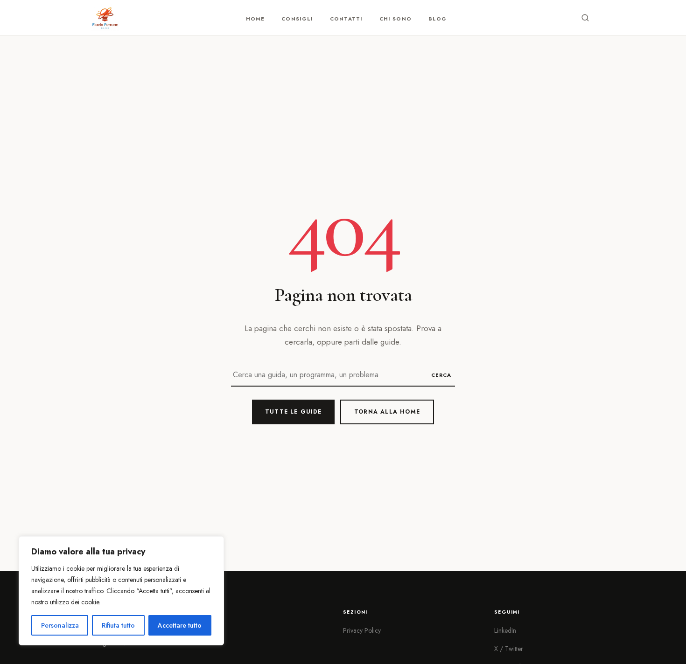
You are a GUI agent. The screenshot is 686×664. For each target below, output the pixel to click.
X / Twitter (508, 648)
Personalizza (60, 625)
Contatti (346, 18)
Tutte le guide (293, 412)
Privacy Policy (362, 630)
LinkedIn (505, 630)
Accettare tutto (180, 625)
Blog (437, 18)
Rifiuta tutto (118, 625)
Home (255, 18)
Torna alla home (387, 412)
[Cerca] (585, 17)
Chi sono (395, 18)
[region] (121, 590)
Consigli (297, 18)
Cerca (441, 375)
